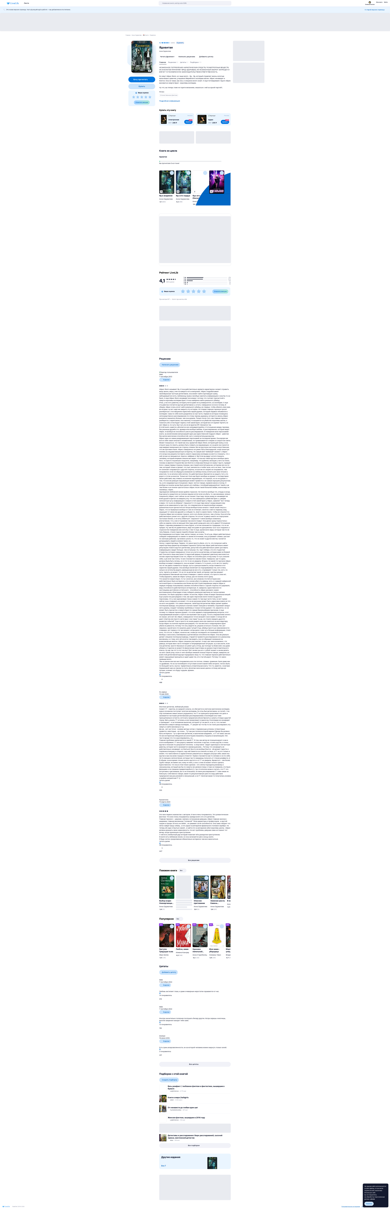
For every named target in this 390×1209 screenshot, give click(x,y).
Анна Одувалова (165, 51)
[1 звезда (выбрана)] (162, 43)
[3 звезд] (141, 97)
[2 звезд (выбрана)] (164, 43)
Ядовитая (163, 157)
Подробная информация (169, 101)
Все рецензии (193, 864)
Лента (26, 3)
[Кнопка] (225, 162)
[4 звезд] (145, 97)
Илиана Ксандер (182, 957)
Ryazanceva (163, 804)
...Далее (372, 1199)
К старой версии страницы (375, 10)
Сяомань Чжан (215, 959)
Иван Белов (163, 959)
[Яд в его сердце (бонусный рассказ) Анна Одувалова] (200, 182)
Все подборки (194, 1156)
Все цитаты (193, 1075)
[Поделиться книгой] (230, 43)
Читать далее (164, 673)
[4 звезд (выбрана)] (168, 43)
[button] (141, 57)
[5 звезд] (150, 97)
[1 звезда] (133, 97)
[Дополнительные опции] (153, 79)
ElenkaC (162, 1047)
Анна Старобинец (200, 959)
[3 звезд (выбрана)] (166, 43)
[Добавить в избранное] (228, 43)
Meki (161, 374)
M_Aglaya (163, 694)
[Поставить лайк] (159, 679)
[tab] (162, 62)
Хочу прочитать (140, 79)
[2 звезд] (137, 97)
